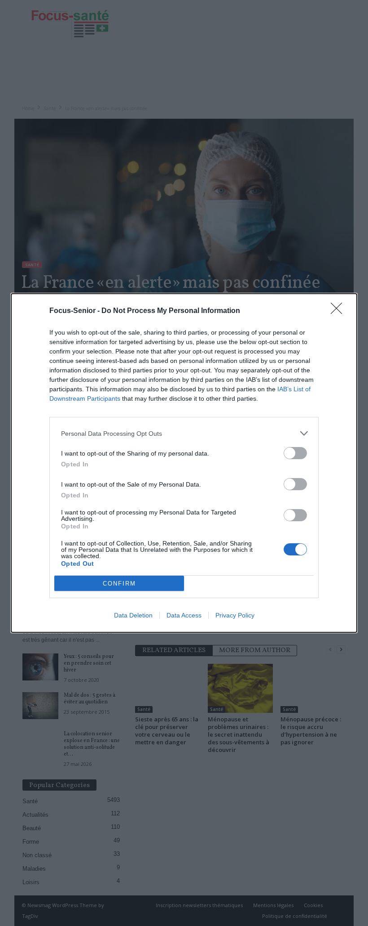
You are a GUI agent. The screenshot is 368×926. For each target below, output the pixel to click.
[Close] (339, 311)
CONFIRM (119, 583)
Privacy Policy (234, 615)
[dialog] (184, 463)
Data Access (184, 615)
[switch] (295, 453)
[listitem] (184, 433)
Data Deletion (133, 615)
